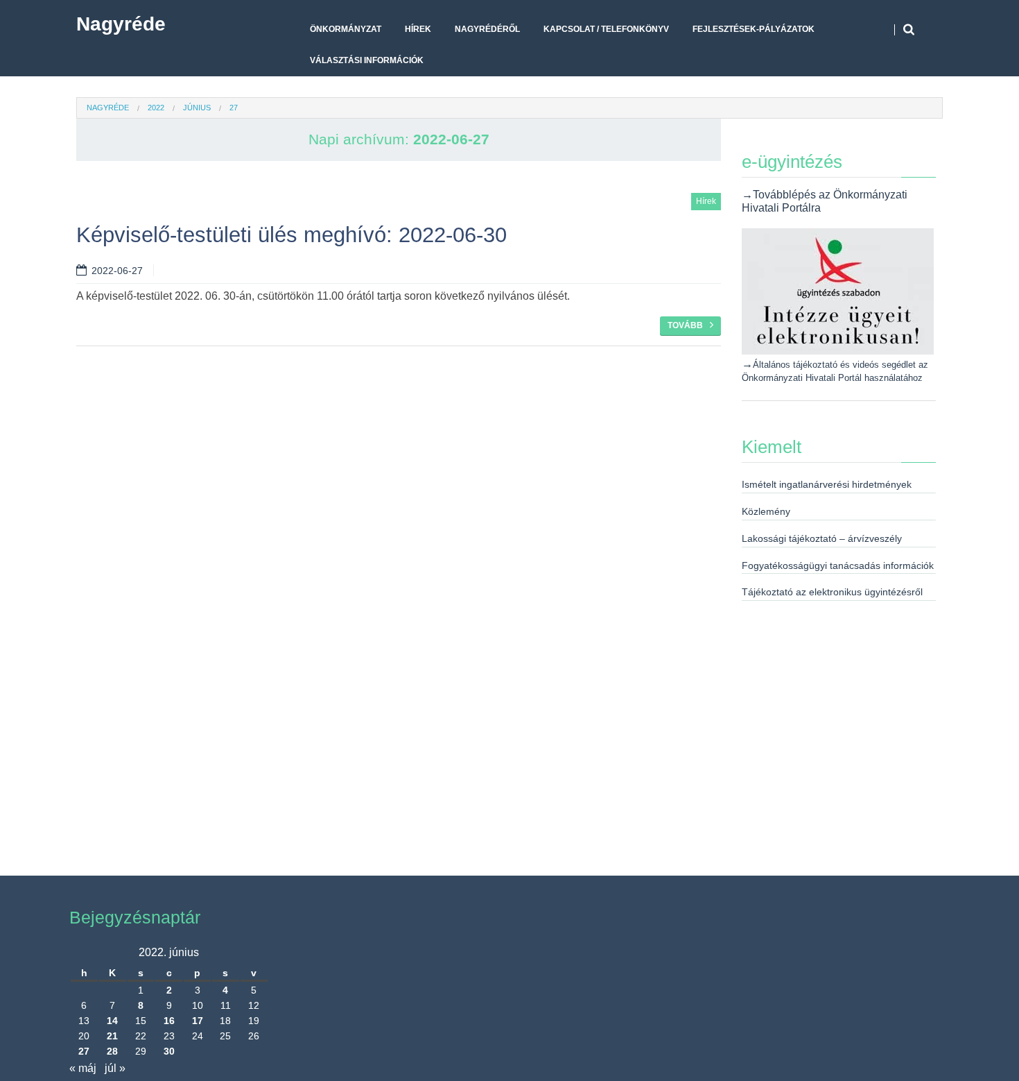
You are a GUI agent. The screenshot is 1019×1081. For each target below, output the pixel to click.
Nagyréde (121, 24)
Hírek (418, 29)
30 (169, 1051)
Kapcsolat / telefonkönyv (606, 29)
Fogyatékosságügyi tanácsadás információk (838, 565)
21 (112, 1035)
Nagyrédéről (487, 29)
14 (112, 1020)
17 (197, 1020)
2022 (156, 107)
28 (112, 1051)
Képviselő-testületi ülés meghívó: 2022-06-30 (291, 235)
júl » (115, 1068)
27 (83, 1051)
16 (169, 1020)
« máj (82, 1068)
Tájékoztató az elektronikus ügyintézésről (832, 591)
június (197, 107)
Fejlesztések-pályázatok (754, 29)
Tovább (685, 325)
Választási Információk (367, 60)
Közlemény (766, 511)
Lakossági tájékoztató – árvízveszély (822, 538)
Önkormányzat (345, 29)
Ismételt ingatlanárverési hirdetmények (827, 484)
